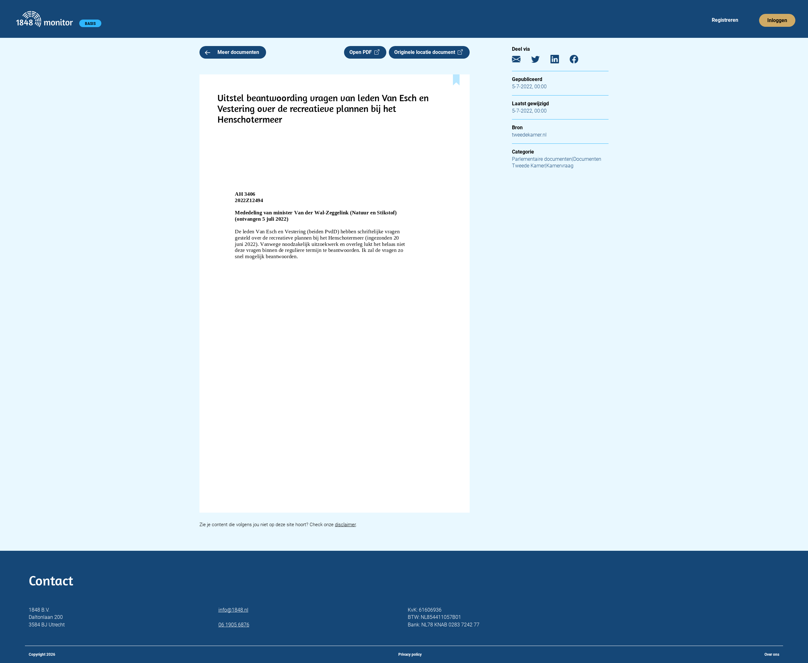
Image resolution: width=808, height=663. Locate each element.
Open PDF (361, 52)
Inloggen (777, 20)
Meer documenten (238, 52)
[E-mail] (521, 61)
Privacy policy (410, 654)
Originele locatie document (426, 52)
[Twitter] (540, 61)
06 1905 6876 (233, 625)
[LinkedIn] (559, 61)
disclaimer (345, 524)
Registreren (725, 20)
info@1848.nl (233, 610)
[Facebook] (579, 61)
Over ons (771, 654)
